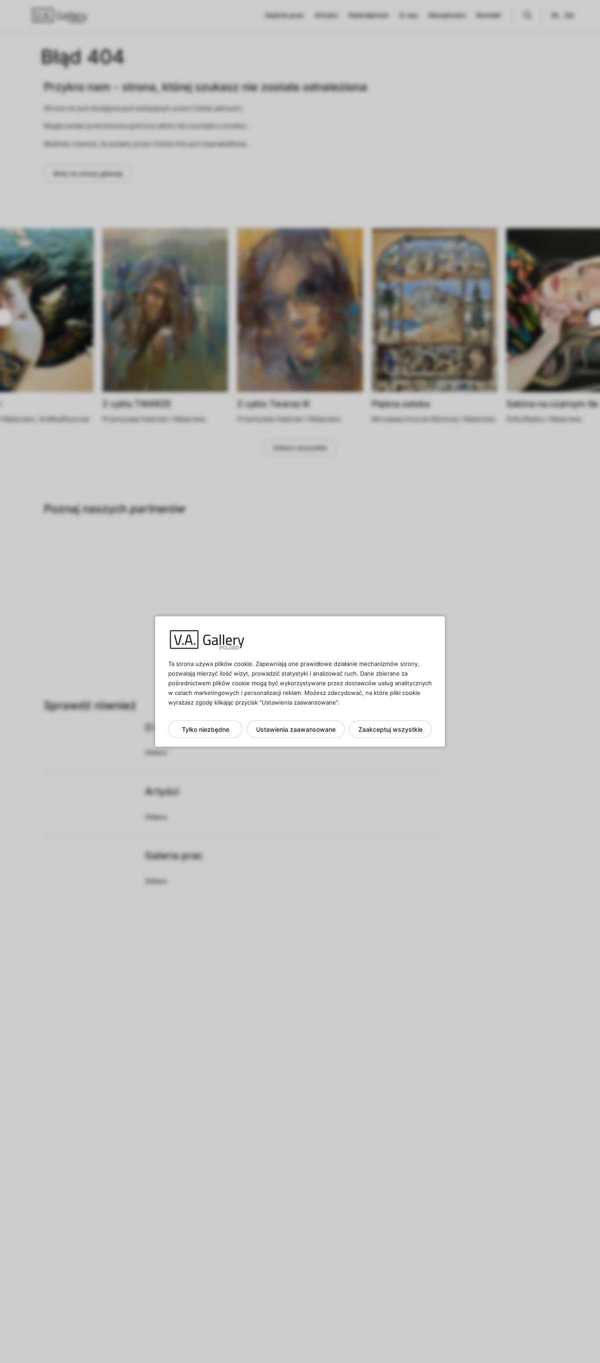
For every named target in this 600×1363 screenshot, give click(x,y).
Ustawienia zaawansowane (296, 729)
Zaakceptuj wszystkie (390, 729)
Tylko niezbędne (205, 729)
